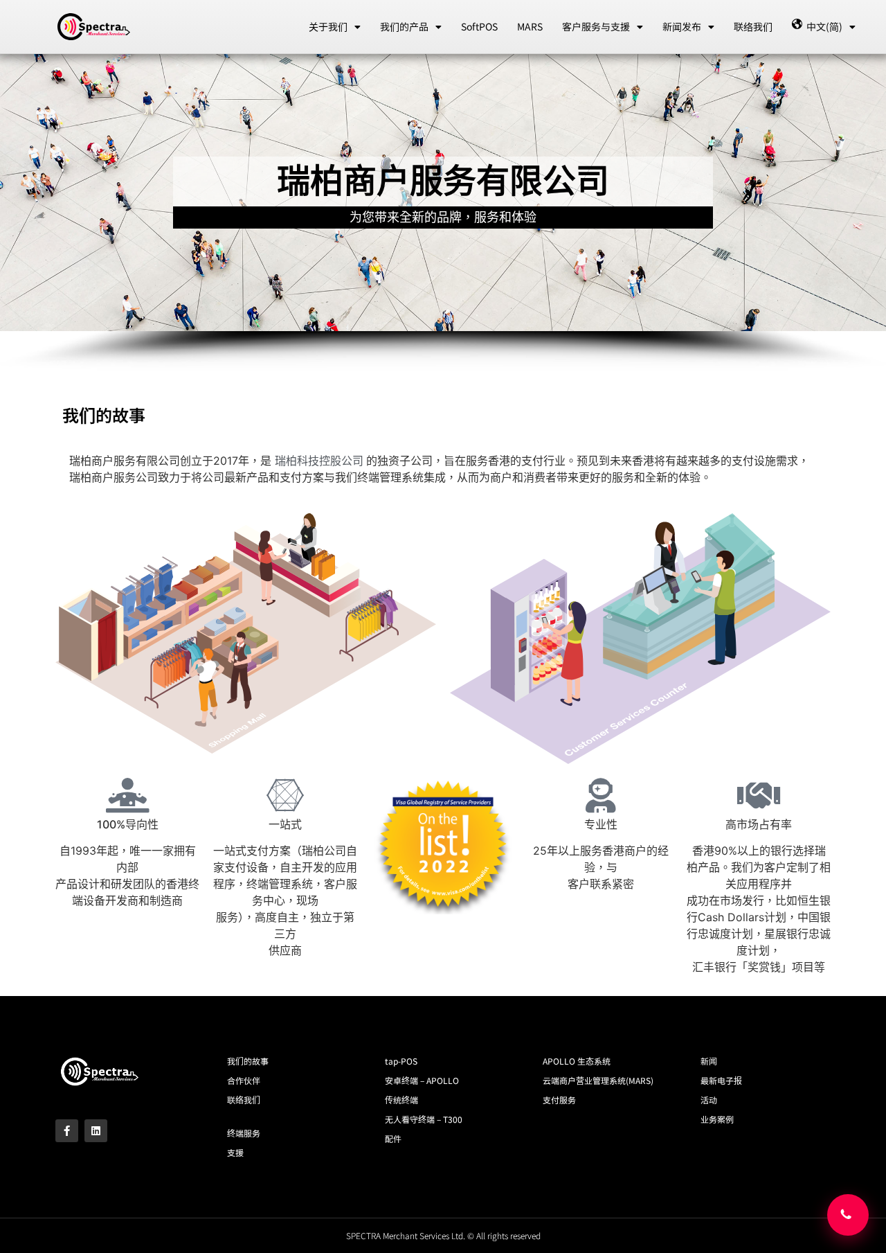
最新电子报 (721, 1080)
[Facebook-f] (66, 1130)
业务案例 (717, 1119)
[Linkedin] (95, 1130)
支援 (235, 1152)
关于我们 (328, 26)
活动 (708, 1099)
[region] (443, 212)
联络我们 (753, 26)
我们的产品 (404, 26)
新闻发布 (681, 26)
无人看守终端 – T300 (423, 1119)
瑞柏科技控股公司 (320, 461)
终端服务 (243, 1133)
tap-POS (401, 1061)
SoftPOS (479, 26)
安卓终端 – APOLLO (422, 1080)
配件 (393, 1138)
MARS (530, 26)
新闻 (708, 1061)
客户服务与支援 (596, 26)
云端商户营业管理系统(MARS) (598, 1080)
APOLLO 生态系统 (577, 1061)
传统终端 (401, 1099)
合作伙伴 (243, 1080)
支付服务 (559, 1099)
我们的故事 (248, 1061)
